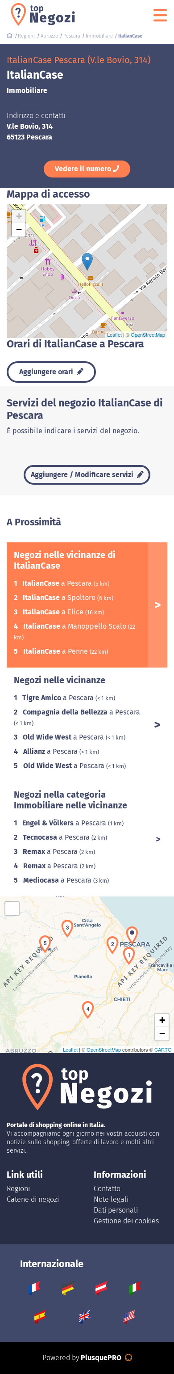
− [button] (19, 229)
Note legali (111, 1199)
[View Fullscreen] (12, 908)
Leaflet (114, 334)
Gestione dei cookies (126, 1221)
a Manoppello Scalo (75, 626)
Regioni (18, 1188)
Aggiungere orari (47, 372)
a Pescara (58, 583)
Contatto (107, 1188)
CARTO (163, 1049)
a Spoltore (60, 597)
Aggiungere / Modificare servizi (83, 474)
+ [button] (19, 216)
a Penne (56, 651)
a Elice (54, 612)
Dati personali (116, 1210)
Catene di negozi (33, 1199)
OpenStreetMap (148, 334)
